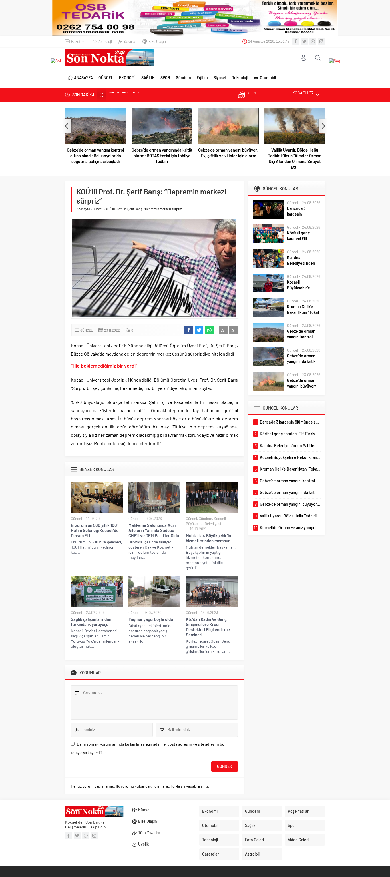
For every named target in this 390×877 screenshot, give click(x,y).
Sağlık (250, 825)
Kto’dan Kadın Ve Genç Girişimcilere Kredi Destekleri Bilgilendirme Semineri (208, 627)
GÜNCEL (105, 77)
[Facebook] (295, 41)
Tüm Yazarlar (149, 832)
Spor (292, 825)
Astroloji (105, 41)
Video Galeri (298, 839)
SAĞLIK (148, 77)
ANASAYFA (83, 77)
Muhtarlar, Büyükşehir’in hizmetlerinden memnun (208, 538)
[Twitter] (304, 41)
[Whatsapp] (312, 41)
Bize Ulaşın (157, 41)
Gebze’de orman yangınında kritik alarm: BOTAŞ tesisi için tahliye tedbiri (162, 155)
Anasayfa (83, 209)
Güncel (97, 209)
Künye (144, 809)
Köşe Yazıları (298, 811)
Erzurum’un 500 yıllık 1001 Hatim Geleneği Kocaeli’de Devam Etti (94, 530)
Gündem (183, 77)
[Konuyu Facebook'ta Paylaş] (188, 330)
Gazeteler (79, 41)
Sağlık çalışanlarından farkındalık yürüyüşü (91, 622)
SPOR (165, 77)
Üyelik (143, 844)
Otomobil (268, 77)
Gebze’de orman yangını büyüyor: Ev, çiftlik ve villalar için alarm (228, 152)
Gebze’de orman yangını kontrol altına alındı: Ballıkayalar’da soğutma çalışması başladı (95, 155)
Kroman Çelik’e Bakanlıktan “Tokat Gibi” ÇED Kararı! (303, 312)
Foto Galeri (254, 839)
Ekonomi (210, 811)
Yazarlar (130, 41)
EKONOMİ (127, 77)
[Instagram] (321, 41)
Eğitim (202, 77)
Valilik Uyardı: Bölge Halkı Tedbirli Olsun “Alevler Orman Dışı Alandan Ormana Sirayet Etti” (294, 158)
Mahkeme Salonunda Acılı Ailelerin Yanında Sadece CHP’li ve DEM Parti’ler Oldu (153, 530)
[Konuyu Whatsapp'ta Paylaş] (209, 330)
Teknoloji (240, 77)
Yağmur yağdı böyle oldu (150, 619)
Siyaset (220, 77)
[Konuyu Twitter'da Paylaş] (199, 330)
